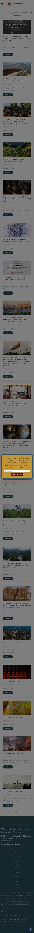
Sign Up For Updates (17, 474)
